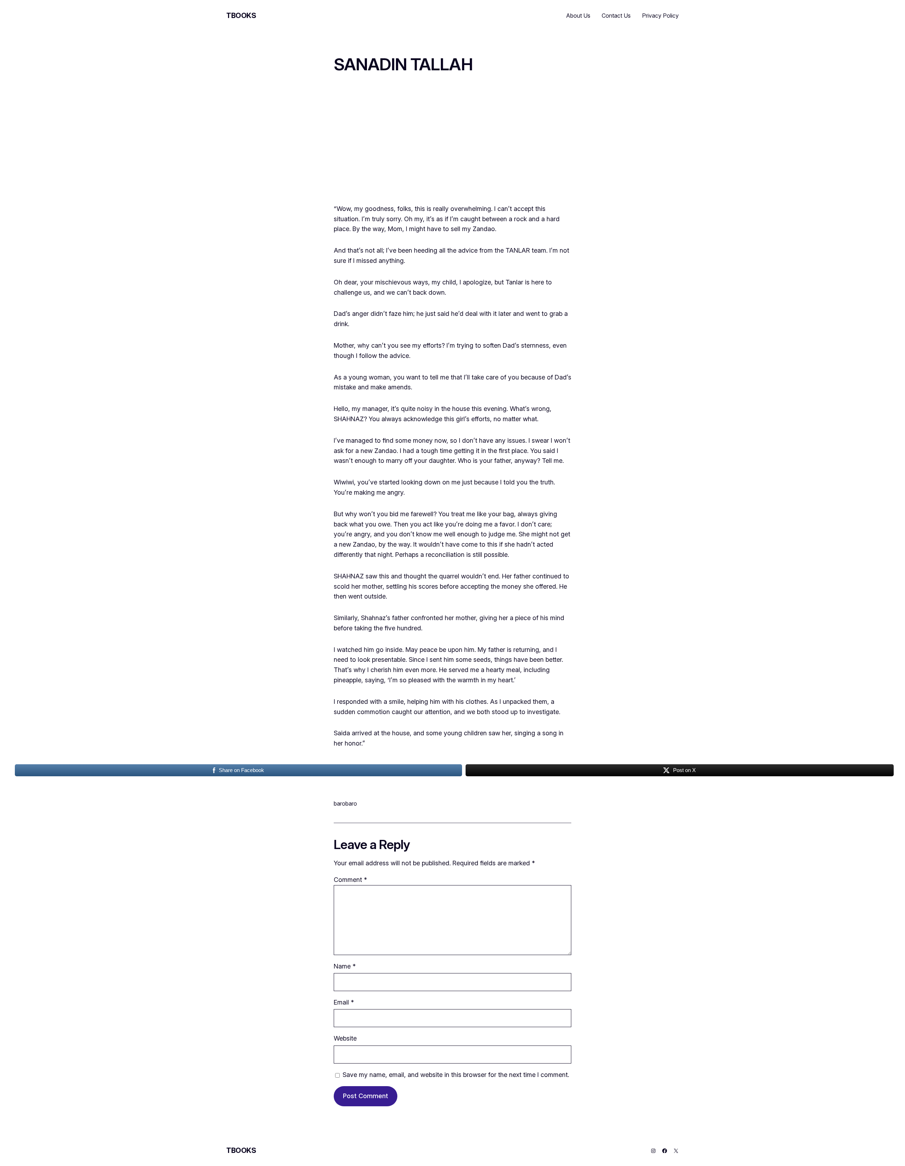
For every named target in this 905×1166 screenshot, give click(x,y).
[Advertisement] (452, 143)
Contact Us (616, 15)
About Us (578, 15)
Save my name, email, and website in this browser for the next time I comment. (456, 1074)
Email (344, 1002)
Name (345, 966)
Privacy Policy (660, 15)
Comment (350, 879)
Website (345, 1038)
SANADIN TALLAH (403, 64)
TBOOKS (241, 15)
